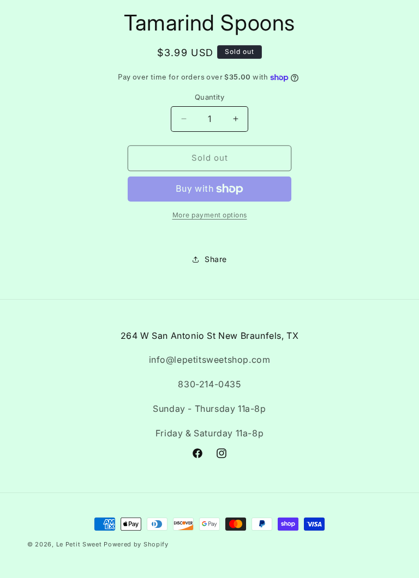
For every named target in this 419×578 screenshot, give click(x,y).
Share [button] (216, 259)
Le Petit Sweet (79, 544)
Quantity (209, 97)
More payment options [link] (209, 215)
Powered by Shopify (136, 544)
